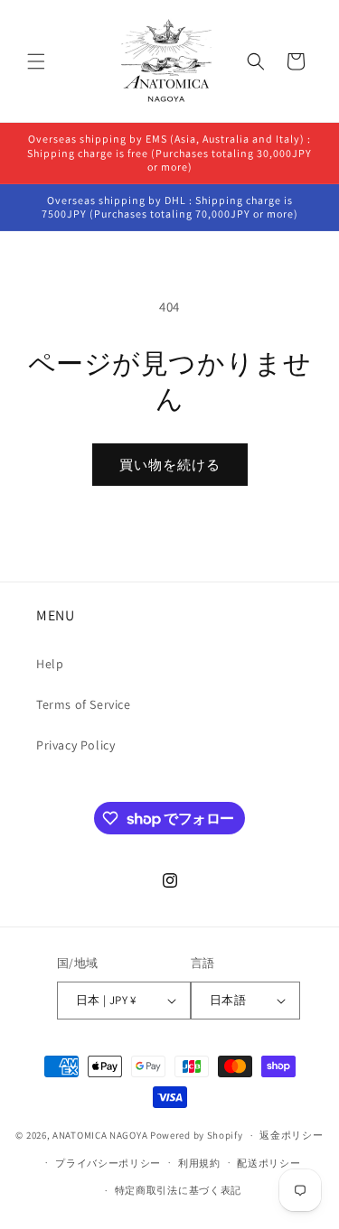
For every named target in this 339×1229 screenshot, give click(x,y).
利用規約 (199, 1163)
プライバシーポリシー (108, 1163)
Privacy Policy (75, 745)
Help (49, 664)
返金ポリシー (291, 1135)
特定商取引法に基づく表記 (178, 1190)
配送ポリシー (268, 1163)
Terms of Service (83, 704)
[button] (36, 61)
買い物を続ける (170, 464)
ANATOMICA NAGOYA (99, 1135)
